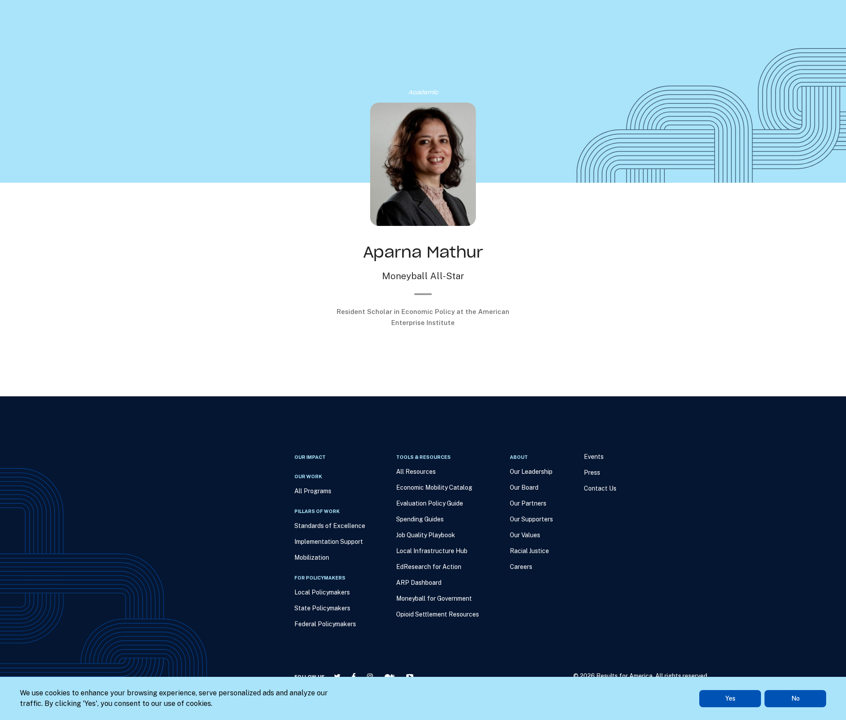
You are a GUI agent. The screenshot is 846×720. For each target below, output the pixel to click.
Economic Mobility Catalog (434, 487)
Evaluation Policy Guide (429, 503)
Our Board (524, 487)
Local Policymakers (322, 592)
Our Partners (528, 503)
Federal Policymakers (325, 624)
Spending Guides (420, 519)
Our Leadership (531, 471)
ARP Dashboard (419, 582)
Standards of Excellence (329, 525)
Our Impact (299, 53)
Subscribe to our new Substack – (289, 13)
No (795, 698)
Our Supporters (531, 519)
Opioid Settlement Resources (437, 614)
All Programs (312, 491)
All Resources (416, 471)
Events (502, 53)
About (464, 53)
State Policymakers (322, 608)
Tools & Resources (406, 53)
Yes (730, 698)
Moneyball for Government (434, 598)
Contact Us (600, 488)
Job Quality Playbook (425, 535)
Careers (521, 566)
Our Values (525, 535)
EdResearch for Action (428, 566)
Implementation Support (328, 541)
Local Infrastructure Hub (432, 550)
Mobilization (311, 557)
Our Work (343, 53)
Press (540, 53)
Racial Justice (529, 550)
